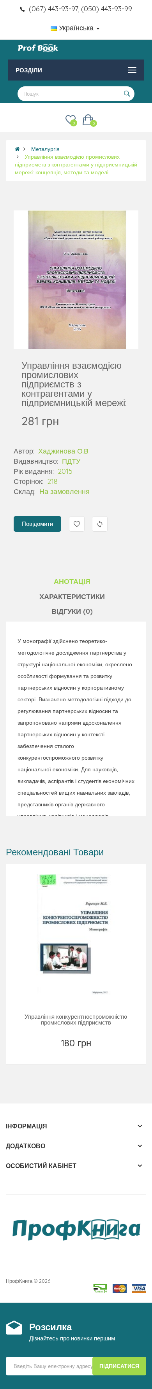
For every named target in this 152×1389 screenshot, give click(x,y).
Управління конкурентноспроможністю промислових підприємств (76, 1019)
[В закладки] (59, 1052)
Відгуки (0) (72, 611)
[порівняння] (94, 1052)
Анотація (72, 581)
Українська (76, 27)
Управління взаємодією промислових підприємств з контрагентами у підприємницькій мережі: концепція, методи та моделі (76, 164)
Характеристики (72, 596)
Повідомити (37, 523)
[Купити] (76, 1052)
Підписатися (119, 1366)
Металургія (45, 148)
